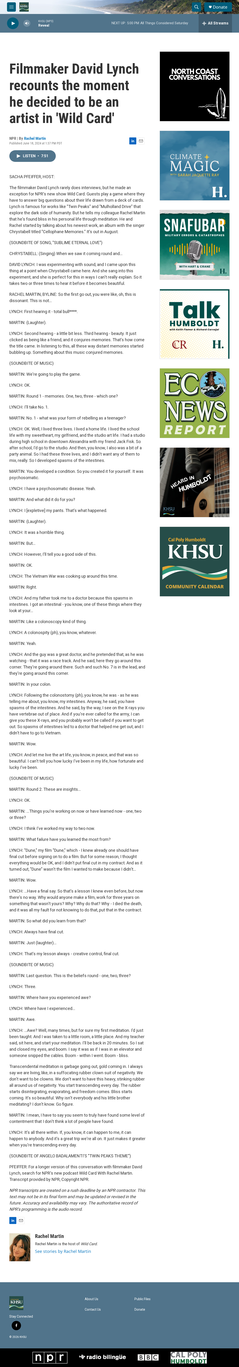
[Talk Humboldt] (194, 324)
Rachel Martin (35, 138)
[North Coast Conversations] (194, 86)
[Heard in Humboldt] (194, 482)
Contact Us (93, 1309)
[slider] (34, 23)
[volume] (27, 23)
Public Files (142, 1299)
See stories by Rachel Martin (63, 1251)
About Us (91, 1299)
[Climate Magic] (194, 165)
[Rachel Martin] (19, 1247)
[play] (13, 23)
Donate (220, 7)
